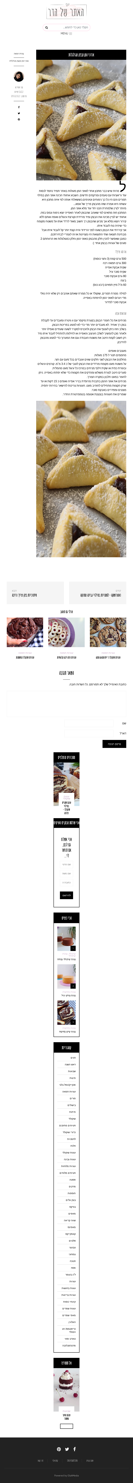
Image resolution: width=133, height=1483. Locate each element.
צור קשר (40, 1460)
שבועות (72, 1071)
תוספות (72, 1193)
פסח (73, 1267)
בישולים (72, 1105)
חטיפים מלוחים (68, 1173)
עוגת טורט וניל (69, 995)
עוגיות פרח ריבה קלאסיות (66, 657)
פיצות (73, 1078)
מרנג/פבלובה (69, 1345)
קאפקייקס (70, 1234)
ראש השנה (70, 1064)
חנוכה (73, 1261)
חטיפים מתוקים (67, 1125)
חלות (73, 1145)
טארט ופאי (70, 1338)
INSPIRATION (72, 1460)
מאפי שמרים (69, 1315)
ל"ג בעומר (70, 1274)
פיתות (72, 1112)
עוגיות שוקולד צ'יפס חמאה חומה (108, 657)
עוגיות (72, 1281)
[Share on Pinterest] (19, 120)
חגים (73, 1057)
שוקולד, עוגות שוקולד (69, 955)
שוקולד (72, 1118)
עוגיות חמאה (19, 53)
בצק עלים (71, 1200)
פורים (73, 1098)
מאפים (72, 1213)
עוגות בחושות (69, 992)
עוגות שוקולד (69, 1152)
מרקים (72, 1186)
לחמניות (71, 1139)
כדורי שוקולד (69, 1132)
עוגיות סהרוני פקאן (66, 811)
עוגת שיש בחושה (67, 1031)
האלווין (72, 1322)
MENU (65, 33)
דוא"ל (123, 733)
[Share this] (19, 108)
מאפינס (72, 1227)
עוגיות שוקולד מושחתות (25, 657)
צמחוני (72, 1254)
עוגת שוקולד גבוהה (66, 959)
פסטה (72, 1179)
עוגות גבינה (70, 1159)
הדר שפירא (19, 87)
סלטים (72, 1240)
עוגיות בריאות (68, 1295)
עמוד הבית (90, 1460)
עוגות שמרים (69, 1308)
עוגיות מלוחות (68, 1166)
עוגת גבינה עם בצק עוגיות (66, 1415)
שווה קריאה (70, 1220)
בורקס (72, 1206)
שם (124, 723)
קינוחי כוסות (69, 1301)
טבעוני (72, 1247)
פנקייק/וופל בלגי (67, 1084)
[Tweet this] (19, 114)
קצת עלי (55, 1460)
